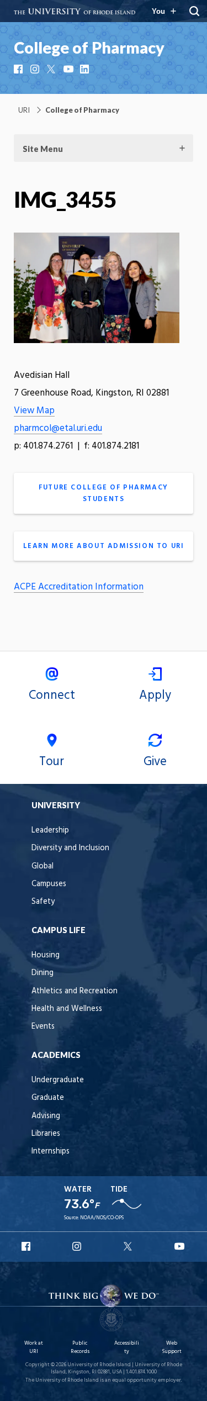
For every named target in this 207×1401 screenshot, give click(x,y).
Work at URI (33, 1347)
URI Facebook (27, 1246)
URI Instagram (77, 1246)
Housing (45, 955)
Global (42, 866)
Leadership (50, 830)
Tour (51, 762)
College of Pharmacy (89, 47)
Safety (43, 902)
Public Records (80, 1347)
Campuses (48, 884)
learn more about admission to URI (103, 546)
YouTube (69, 69)
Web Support (172, 1347)
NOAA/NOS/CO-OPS (102, 1218)
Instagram (35, 69)
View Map (34, 410)
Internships (50, 1151)
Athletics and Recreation (74, 991)
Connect (52, 695)
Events (43, 1026)
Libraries (45, 1134)
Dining (42, 973)
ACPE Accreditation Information (79, 587)
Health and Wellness (66, 1009)
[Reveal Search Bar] (194, 11)
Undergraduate (57, 1080)
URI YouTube (179, 1246)
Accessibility (126, 1347)
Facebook (19, 69)
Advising (45, 1116)
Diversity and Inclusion (70, 848)
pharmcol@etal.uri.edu (58, 428)
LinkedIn (85, 69)
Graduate (47, 1098)
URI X (129, 1246)
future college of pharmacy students (103, 493)
